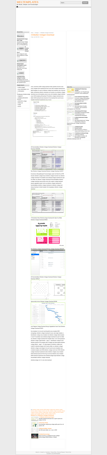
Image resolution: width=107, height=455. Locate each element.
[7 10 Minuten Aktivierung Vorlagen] (34, 420)
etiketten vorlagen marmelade (55, 410)
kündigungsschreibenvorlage (23, 94)
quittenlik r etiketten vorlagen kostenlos (48, 413)
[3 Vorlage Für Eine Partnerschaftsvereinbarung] (70, 130)
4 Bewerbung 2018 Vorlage (81, 111)
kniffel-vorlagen (21, 87)
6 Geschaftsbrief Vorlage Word (81, 96)
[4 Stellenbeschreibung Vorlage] (71, 136)
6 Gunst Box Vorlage (43, 422)
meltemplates (21, 91)
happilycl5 (20, 96)
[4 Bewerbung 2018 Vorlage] (70, 114)
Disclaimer (47, 452)
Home (32, 32)
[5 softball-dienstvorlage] (34, 438)
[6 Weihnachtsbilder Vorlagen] (34, 432)
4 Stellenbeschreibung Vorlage (81, 133)
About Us (37, 452)
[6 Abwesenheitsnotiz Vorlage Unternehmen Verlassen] (70, 121)
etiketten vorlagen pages (43, 412)
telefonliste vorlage (22, 101)
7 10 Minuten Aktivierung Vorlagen (46, 417)
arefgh (19, 104)
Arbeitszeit (20, 102)
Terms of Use (68, 452)
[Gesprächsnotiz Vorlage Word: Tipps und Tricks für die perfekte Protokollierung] (20, 36)
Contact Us (42, 452)
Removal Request (61, 452)
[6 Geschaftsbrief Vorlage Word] (71, 100)
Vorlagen (37, 32)
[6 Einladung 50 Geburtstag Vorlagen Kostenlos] (70, 92)
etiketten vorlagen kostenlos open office (42, 410)
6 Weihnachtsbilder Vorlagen (45, 428)
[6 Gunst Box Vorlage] (34, 426)
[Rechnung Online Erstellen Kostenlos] (70, 107)
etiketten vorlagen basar (50, 409)
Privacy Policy (54, 452)
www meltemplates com (23, 89)
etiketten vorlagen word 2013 (54, 412)
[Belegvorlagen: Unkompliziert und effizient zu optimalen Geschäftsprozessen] (22, 61)
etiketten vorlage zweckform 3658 (39, 409)
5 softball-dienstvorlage (44, 434)
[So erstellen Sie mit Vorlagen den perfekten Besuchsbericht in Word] (20, 49)
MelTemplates (27, 2)
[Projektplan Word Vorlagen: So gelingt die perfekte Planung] (20, 72)
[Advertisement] (53, 19)
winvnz (19, 106)
